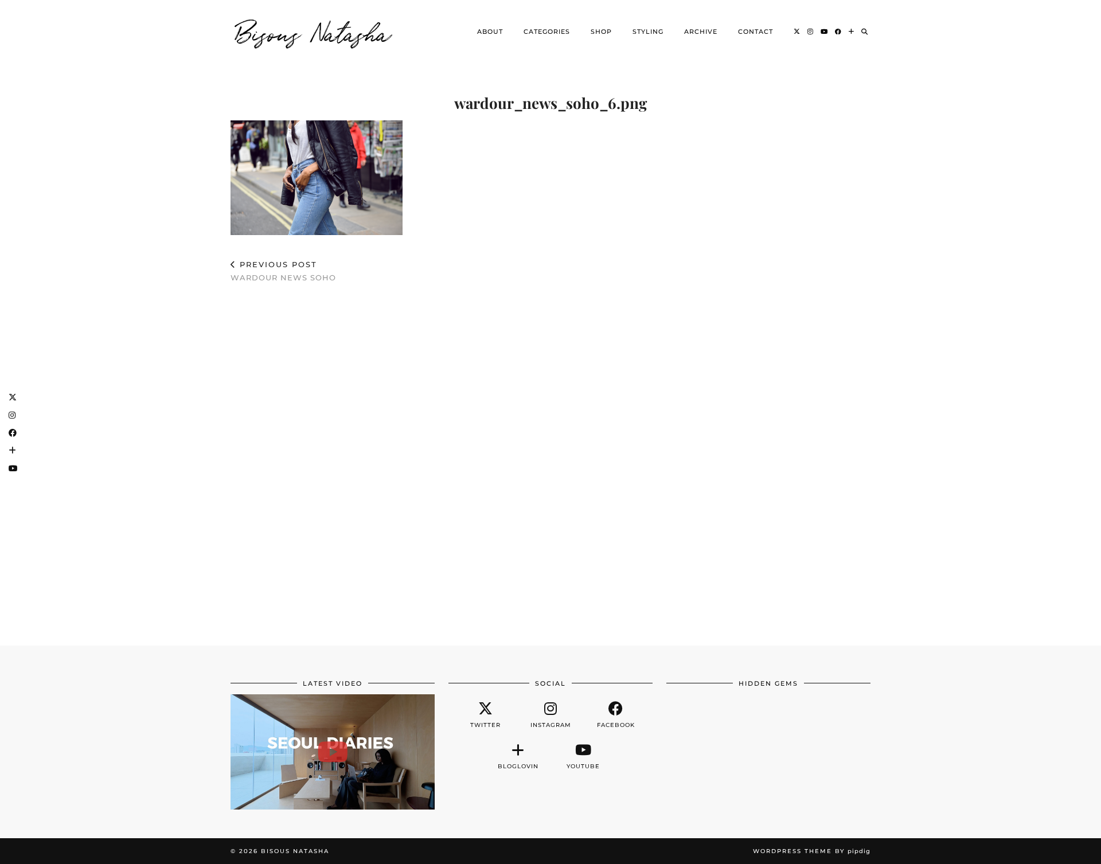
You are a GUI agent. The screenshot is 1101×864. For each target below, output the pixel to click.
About (490, 32)
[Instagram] (810, 31)
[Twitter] (797, 31)
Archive (700, 32)
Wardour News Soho (283, 271)
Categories (547, 32)
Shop (601, 32)
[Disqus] (550, 458)
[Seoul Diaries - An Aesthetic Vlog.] (333, 751)
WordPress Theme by (811, 851)
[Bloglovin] (851, 31)
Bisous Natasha (313, 31)
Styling (648, 32)
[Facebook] (838, 31)
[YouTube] (824, 31)
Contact (755, 32)
